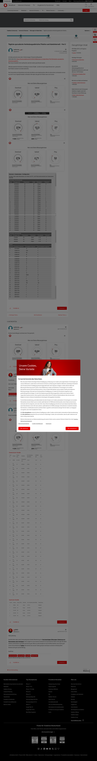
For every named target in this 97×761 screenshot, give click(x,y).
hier (43, 385)
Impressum (48, 423)
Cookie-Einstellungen (37, 423)
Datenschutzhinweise (23, 423)
